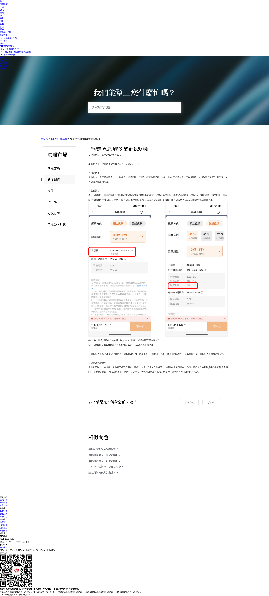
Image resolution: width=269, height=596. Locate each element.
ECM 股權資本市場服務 (10, 49)
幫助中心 (45, 139)
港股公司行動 (56, 224)
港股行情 (53, 213)
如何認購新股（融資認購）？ (104, 460)
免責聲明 (3, 522)
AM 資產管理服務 (7, 46)
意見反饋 (3, 505)
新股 (2, 24)
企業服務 (3, 41)
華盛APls (4, 35)
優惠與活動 (4, 4)
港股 (2, 21)
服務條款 (3, 525)
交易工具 (3, 514)
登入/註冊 (4, 66)
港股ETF (53, 190)
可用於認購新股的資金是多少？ (105, 466)
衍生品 (52, 202)
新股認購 (64, 139)
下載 (2, 7)
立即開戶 (3, 69)
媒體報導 (3, 63)
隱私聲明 (3, 528)
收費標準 (3, 511)
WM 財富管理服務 (7, 55)
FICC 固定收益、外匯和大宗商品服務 (15, 52)
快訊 (2, 15)
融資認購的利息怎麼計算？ (103, 472)
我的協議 (3, 531)
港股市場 (54, 139)
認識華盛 (3, 500)
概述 (2, 43)
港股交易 (53, 168)
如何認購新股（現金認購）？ (104, 455)
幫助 (2, 29)
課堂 (2, 27)
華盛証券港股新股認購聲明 (103, 449)
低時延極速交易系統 (8, 38)
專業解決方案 (5, 32)
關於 (2, 57)
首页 (2, 1)
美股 (2, 18)
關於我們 (3, 60)
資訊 (2, 10)
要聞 (2, 13)
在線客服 (3, 547)
